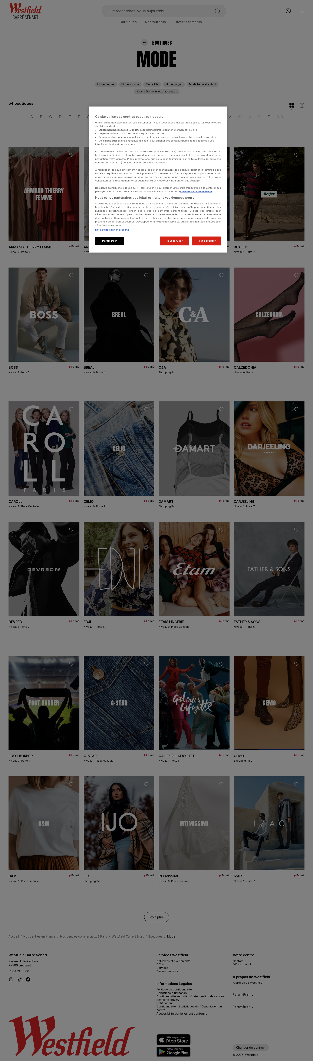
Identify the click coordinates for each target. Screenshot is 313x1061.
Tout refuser (174, 240)
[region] (158, 179)
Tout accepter (206, 240)
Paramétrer (109, 240)
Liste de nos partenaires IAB (112, 229)
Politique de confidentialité (196, 191)
